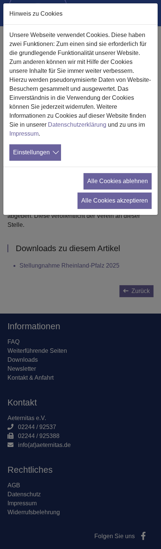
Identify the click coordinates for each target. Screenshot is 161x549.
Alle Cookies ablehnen (117, 181)
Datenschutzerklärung (77, 124)
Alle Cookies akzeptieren (114, 200)
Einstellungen (31, 152)
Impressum (24, 133)
